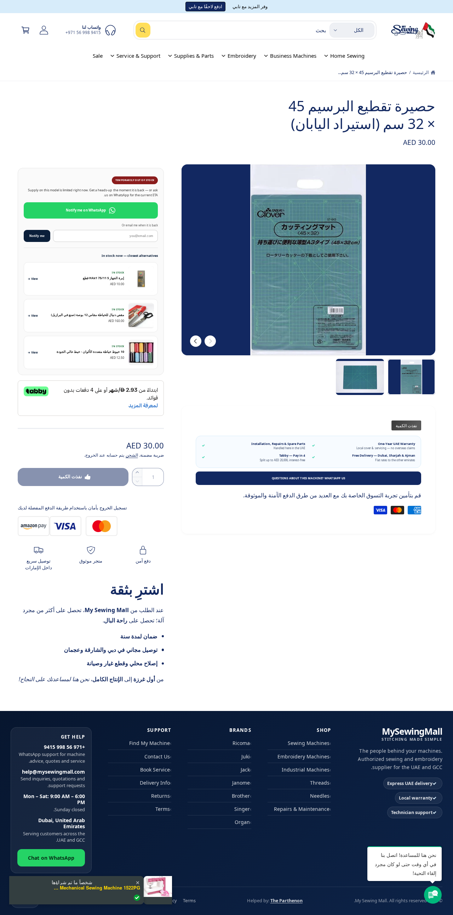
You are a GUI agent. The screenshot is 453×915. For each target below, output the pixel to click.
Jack (245, 769)
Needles (319, 795)
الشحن (132, 455)
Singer (242, 809)
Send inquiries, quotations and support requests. (53, 779)
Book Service (155, 769)
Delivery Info (155, 782)
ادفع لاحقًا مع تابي (205, 6)
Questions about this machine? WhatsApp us (308, 478)
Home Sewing (347, 55)
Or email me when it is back (140, 225)
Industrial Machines (305, 769)
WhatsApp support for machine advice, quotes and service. (52, 754)
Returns (160, 795)
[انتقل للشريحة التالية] (195, 341)
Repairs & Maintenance (301, 809)
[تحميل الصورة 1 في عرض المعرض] (411, 377)
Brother (241, 795)
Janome (241, 782)
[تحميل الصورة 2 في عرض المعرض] (360, 377)
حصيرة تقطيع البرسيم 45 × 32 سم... (372, 72)
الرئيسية (421, 72)
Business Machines (293, 55)
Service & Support (138, 55)
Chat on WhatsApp (51, 857)
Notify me (37, 236)
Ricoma (241, 743)
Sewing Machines (308, 743)
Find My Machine (149, 743)
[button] (25, 30)
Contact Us (157, 756)
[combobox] (231, 30)
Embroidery (242, 55)
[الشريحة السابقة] (210, 341)
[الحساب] (44, 30)
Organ (242, 822)
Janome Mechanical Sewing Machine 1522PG (96, 888)
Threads (319, 782)
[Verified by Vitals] (137, 897)
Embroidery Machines (303, 756)
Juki (245, 756)
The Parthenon (286, 901)
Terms (162, 809)
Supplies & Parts (194, 55)
